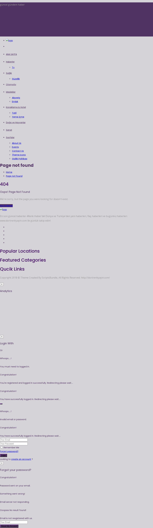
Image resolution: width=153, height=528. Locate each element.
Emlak (15, 101)
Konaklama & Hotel (16, 107)
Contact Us (18, 150)
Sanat (9, 129)
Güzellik (16, 78)
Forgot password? (9, 451)
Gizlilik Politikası (19, 158)
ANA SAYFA (11, 54)
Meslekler (11, 91)
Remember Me (11, 447)
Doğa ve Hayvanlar (16, 122)
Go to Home (6, 205)
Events (15, 147)
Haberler (10, 61)
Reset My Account (9, 526)
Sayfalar (10, 137)
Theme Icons (19, 154)
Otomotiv (11, 84)
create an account (21, 459)
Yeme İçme (18, 116)
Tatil (14, 112)
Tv (13, 67)
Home (9, 172)
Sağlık (9, 73)
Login (3, 455)
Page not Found (14, 176)
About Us (16, 143)
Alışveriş (16, 97)
